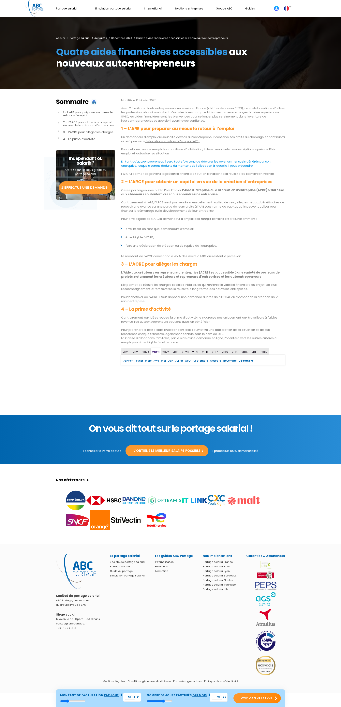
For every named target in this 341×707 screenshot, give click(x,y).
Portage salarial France (218, 562)
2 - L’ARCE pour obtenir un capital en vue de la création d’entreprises (88, 123)
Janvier (128, 361)
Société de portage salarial (127, 562)
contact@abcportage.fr (71, 623)
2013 (254, 352)
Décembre (246, 361)
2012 (264, 352)
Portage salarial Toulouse (219, 585)
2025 (136, 352)
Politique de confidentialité (221, 681)
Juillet (179, 361)
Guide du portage (121, 571)
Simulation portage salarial (127, 575)
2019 (195, 352)
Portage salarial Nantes (218, 580)
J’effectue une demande (84, 187)
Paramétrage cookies (187, 681)
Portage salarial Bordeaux (219, 575)
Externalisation (164, 562)
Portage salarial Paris (216, 566)
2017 (215, 352)
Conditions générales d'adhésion (149, 681)
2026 (126, 352)
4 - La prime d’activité (79, 139)
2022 (165, 352)
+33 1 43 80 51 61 (66, 628)
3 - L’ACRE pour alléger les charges (88, 132)
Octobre (215, 361)
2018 (205, 352)
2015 (235, 352)
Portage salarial (120, 566)
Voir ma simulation (256, 698)
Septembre (200, 361)
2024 (145, 352)
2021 (175, 352)
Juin (170, 361)
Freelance (161, 566)
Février (139, 361)
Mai (163, 361)
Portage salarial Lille (216, 589)
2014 (245, 352)
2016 (225, 352)
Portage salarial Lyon (216, 571)
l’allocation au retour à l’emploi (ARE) (172, 141)
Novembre (230, 361)
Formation (161, 571)
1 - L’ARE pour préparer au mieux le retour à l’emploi (88, 113)
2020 (185, 352)
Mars (148, 361)
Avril (156, 361)
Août (188, 361)
